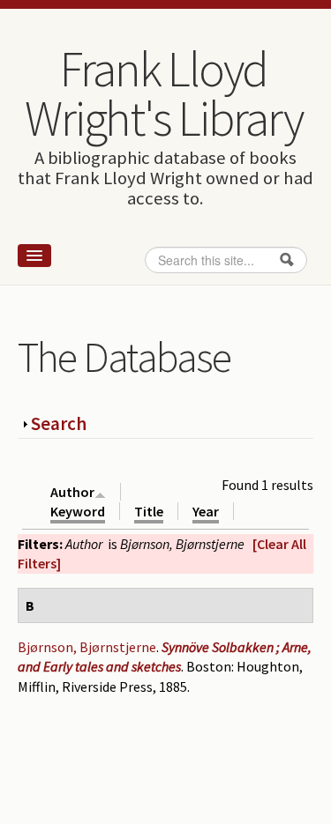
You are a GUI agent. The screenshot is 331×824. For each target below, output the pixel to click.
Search (59, 423)
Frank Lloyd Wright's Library (163, 93)
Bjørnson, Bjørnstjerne (87, 647)
